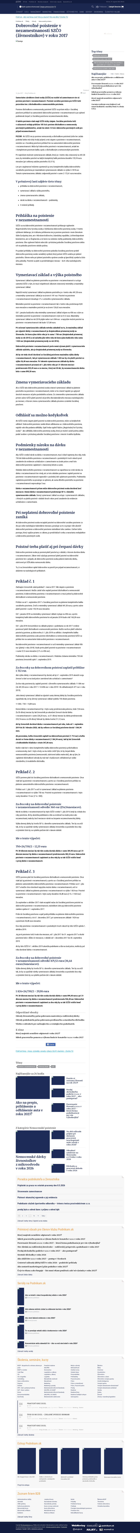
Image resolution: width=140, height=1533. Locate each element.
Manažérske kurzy (49, 1510)
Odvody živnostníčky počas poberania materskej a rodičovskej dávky (47, 1016)
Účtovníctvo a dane (103, 1377)
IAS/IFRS (46, 1368)
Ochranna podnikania (33, 1298)
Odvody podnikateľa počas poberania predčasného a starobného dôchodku (50, 1020)
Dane (82, 12)
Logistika (47, 1377)
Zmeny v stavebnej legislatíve (106, 1397)
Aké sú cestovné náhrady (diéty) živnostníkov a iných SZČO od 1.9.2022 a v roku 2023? (108, 64)
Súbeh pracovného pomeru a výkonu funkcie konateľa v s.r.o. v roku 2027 (49, 1037)
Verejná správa (102, 1383)
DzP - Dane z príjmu (23, 1390)
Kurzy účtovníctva (49, 1508)
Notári (72, 1499)
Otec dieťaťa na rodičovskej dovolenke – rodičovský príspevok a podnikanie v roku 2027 (58, 1247)
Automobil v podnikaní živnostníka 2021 (67, 1478)
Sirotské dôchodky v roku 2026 (32, 1255)
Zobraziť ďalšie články (25, 1275)
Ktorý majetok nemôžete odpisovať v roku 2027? (38, 1033)
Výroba (99, 1390)
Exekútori (20, 1513)
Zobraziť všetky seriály (25, 1351)
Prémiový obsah (43, 1066)
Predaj (73, 1388)
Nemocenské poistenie (45, 21)
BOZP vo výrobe (22, 1370)
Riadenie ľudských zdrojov (78, 1394)
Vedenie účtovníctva (103, 1504)
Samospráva (74, 1397)
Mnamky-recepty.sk (43, 2)
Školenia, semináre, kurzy (33, 1360)
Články (27, 21)
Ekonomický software (24, 1510)
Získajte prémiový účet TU (48, 7)
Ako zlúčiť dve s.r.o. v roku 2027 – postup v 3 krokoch (42, 1259)
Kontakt (24, 1529)
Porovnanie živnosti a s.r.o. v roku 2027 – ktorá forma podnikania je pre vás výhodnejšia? (107, 86)
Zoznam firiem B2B (29, 1493)
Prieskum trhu (75, 1510)
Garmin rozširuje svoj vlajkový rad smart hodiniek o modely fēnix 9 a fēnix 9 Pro (107, 106)
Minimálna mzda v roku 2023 (102, 59)
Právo (72, 1381)
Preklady (73, 1506)
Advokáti (20, 1501)
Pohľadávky (74, 1377)
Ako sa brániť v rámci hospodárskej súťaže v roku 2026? (46, 1295)
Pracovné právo (75, 1379)
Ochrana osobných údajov (53, 1527)
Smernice (100, 1370)
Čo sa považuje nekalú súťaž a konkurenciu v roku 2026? (46, 1331)
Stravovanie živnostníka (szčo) (112, 1477)
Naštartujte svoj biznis (100, 55)
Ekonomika (98, 12)
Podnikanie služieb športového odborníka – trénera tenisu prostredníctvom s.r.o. (54, 1203)
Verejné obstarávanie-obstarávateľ (107, 1385)
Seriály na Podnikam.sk (32, 1283)
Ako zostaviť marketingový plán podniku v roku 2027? (43, 1267)
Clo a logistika (22, 1377)
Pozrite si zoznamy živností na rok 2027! (74, 1080)
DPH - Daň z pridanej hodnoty (26, 1388)
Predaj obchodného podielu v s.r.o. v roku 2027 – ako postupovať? (73, 1094)
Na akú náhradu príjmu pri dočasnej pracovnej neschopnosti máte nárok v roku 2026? (73, 1138)
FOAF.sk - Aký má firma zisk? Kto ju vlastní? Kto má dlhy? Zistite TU (42, 17)
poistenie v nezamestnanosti (26, 1066)
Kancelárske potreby (50, 1504)
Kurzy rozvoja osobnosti (51, 1506)
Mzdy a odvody (75, 1365)
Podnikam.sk (32, 2)
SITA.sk (25, 2)
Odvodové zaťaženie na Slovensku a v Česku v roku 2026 (73, 1154)
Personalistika (75, 1374)
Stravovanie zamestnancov (30, 1191)
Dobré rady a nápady (55, 2)
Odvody (89, 12)
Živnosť (19, 12)
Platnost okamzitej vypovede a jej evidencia (37, 1197)
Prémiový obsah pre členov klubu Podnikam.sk (46, 1229)
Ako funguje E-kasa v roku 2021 (26, 1477)
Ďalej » (43, 1216)
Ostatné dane (75, 1372)
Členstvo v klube (112, 12)
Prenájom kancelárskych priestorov (81, 1508)
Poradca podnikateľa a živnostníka (38, 1179)
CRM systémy (22, 1504)
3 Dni (112, 74)
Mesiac (122, 74)
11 (38, 1216)
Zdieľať (51, 1045)
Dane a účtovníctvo (23, 1381)
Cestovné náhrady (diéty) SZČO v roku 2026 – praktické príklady (47, 1263)
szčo (53, 1066)
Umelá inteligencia (103, 1381)
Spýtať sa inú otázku (40, 1221)
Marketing (47, 12)
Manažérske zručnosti (50, 1379)
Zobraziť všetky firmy (25, 1517)
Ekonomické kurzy (23, 1508)
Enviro (19, 1392)
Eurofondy (21, 1397)
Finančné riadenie (49, 1365)
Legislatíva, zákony (50, 1374)
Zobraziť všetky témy (25, 1221)
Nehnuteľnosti (75, 1368)
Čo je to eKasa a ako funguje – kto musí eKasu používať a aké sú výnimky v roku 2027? (57, 1270)
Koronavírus (47, 1370)
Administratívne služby (24, 1499)
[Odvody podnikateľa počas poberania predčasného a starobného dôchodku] (91, 1461)
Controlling (21, 1379)
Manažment (36, 12)
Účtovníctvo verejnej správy (105, 1379)
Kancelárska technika (50, 1501)
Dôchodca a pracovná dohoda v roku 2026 (74, 1168)
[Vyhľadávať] (92, 7)
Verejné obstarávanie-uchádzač (106, 1388)
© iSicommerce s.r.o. (27, 1525)
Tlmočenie (100, 1501)
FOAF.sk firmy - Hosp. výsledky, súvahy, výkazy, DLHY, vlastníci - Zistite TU (44, 1051)
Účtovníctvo (72, 12)
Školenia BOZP (101, 1499)
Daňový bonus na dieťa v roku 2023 (104, 68)
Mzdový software (49, 1513)
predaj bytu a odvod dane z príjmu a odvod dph (38, 1209)
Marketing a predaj (49, 1385)
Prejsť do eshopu (23, 1485)
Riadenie (73, 1390)
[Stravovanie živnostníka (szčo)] (113, 1461)
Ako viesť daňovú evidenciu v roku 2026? (40, 1318)
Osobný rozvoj (75, 1370)
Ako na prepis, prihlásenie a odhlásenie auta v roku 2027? (29, 1108)
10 (34, 1216)
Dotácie (20, 1385)
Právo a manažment (77, 1383)
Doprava (20, 1383)
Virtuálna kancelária (103, 1506)
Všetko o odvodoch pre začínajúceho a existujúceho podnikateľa (45, 1024)
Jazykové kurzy (48, 1499)
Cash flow (20, 1372)
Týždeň (117, 74)
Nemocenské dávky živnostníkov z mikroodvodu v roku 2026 (31, 1162)
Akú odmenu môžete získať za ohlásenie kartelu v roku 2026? (48, 1309)
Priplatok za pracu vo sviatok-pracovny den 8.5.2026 (41, 1185)
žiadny (99, 1392)
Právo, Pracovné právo (77, 1385)
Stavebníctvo (101, 1372)
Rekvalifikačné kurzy (77, 1513)
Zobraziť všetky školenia (26, 1435)
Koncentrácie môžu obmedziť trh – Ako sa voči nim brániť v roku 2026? (51, 1343)
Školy (99, 1368)
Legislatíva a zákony (50, 1372)
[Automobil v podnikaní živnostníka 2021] (70, 1461)
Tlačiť (84, 93)
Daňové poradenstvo (24, 1506)
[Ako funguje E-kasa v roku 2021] (27, 1461)
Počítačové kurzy (76, 1504)
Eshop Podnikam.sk (29, 1443)
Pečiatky (73, 1501)
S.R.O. (26, 12)
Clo (18, 1374)
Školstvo (99, 1365)
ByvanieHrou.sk (67, 2)
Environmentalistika (23, 1394)
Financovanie (59, 12)
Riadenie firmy (75, 1392)
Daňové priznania (32, 1320)
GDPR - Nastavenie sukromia (35, 1529)
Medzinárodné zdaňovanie (52, 1397)
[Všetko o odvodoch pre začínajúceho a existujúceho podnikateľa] (48, 1461)
